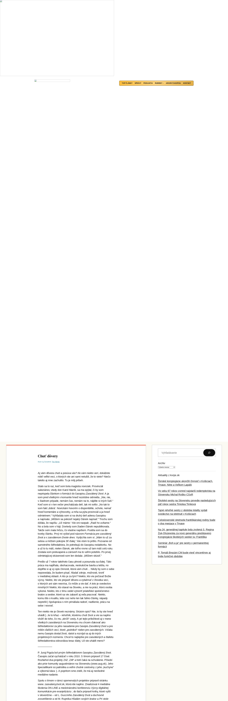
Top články (56, 462)
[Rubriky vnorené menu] (163, 83)
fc (43, 462)
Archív (161, 463)
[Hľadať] (209, 452)
